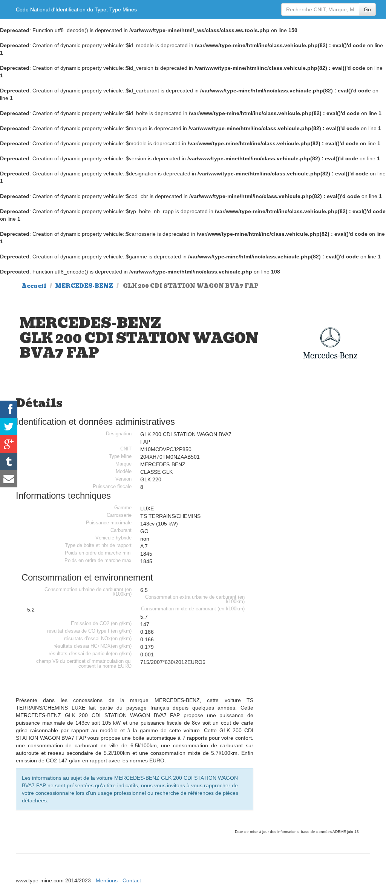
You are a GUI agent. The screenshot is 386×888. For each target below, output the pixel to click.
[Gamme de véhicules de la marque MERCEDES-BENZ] (330, 343)
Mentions (107, 880)
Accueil (33, 286)
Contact (132, 880)
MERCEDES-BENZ (84, 286)
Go (367, 9)
